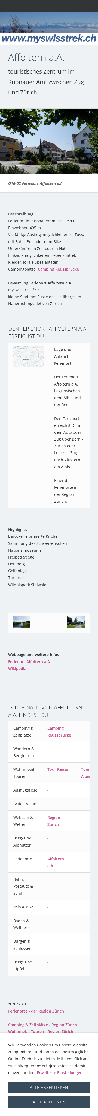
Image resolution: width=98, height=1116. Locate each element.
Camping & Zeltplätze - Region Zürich (42, 1024)
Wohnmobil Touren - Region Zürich (40, 1031)
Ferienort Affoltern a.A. (29, 661)
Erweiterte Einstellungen (59, 1072)
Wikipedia (17, 668)
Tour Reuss (57, 769)
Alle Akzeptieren (49, 1087)
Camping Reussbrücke (58, 269)
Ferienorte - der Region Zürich (36, 1011)
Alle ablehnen (49, 1102)
